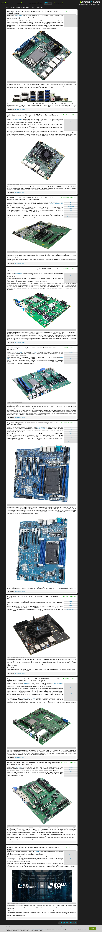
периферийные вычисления (70, 216)
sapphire (70, 693)
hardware (70, 20)
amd (70, 202)
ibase (71, 210)
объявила (38, 851)
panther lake (70, 127)
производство (70, 862)
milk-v (71, 603)
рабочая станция (71, 441)
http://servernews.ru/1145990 (20, 109)
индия (71, 858)
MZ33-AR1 (19, 865)
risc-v (71, 607)
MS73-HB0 (13, 865)
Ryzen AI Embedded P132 (29, 698)
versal (71, 695)
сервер (70, 864)
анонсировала (19, 15)
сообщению (33, 601)
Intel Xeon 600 (41, 428)
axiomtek (70, 356)
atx (70, 354)
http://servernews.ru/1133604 (20, 841)
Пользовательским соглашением (38, 929)
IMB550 (35, 352)
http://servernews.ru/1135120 (20, 757)
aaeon (71, 16)
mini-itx (70, 24)
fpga (70, 685)
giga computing (70, 852)
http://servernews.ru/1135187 (20, 673)
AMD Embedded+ (58, 683)
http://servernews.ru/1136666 (20, 417)
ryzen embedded (71, 691)
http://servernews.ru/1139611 (20, 263)
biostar (70, 769)
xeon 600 (70, 437)
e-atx (71, 429)
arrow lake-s (70, 273)
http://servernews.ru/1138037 (20, 342)
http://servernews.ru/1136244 (20, 591)
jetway (71, 279)
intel (70, 22)
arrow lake (71, 18)
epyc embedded (71, 206)
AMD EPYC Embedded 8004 (56, 203)
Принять (93, 928)
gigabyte (70, 431)
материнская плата (70, 26)
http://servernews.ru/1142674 (20, 192)
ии (70, 212)
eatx (70, 204)
